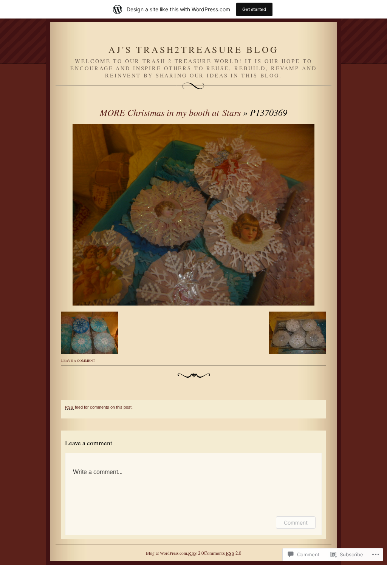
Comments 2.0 (222, 553)
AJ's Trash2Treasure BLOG (193, 49)
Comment (296, 522)
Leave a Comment (78, 360)
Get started (254, 9)
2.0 (195, 553)
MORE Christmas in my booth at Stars (170, 112)
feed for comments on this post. (99, 407)
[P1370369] (193, 215)
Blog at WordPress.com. (167, 553)
